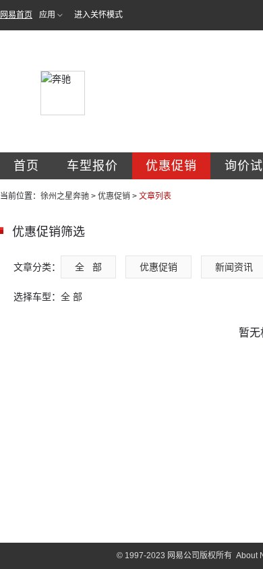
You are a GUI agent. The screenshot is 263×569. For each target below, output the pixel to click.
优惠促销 (171, 166)
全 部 (88, 267)
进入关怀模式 (98, 15)
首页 (26, 166)
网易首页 (16, 15)
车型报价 (92, 166)
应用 (47, 15)
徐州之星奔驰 (64, 196)
